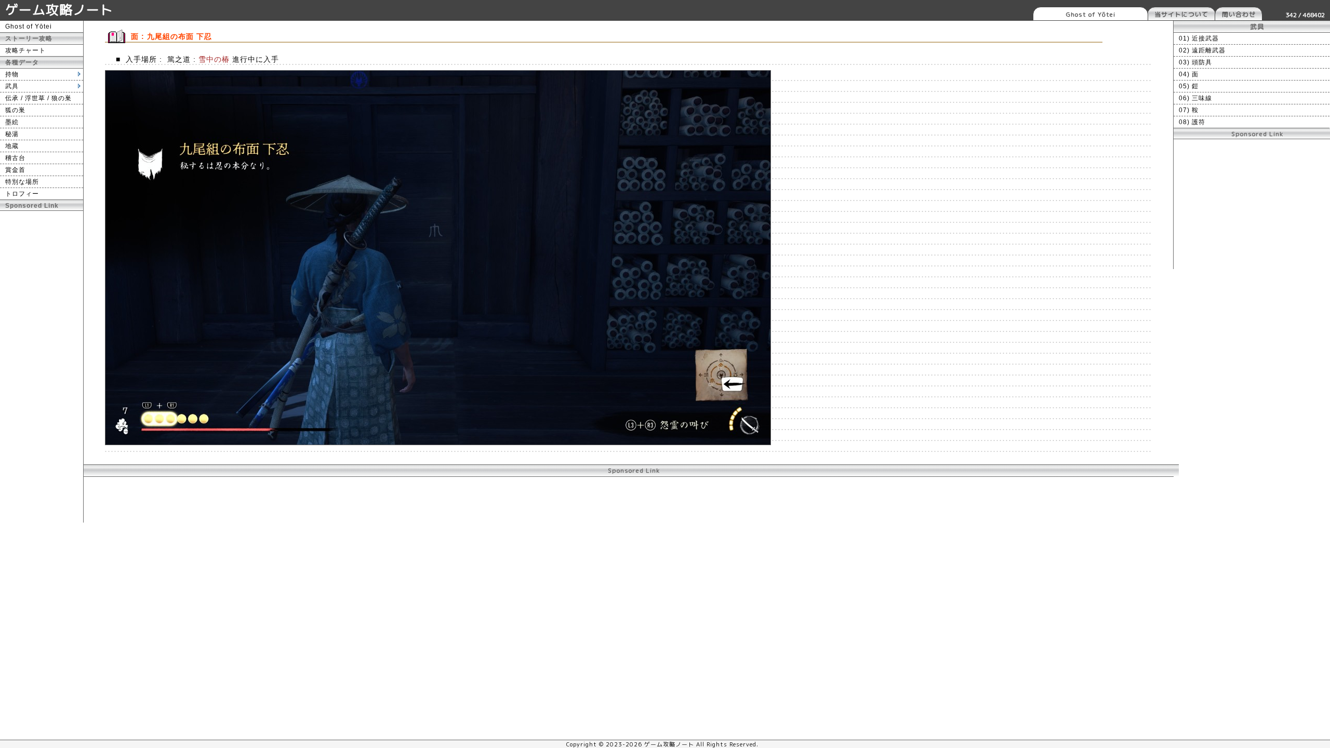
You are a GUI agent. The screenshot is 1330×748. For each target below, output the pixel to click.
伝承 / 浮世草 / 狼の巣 (38, 98)
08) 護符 (1192, 122)
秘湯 (12, 134)
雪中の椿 (214, 59)
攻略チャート (25, 50)
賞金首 (15, 169)
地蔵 (12, 146)
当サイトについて (1181, 14)
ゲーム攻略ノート (59, 10)
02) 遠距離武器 (1202, 50)
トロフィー (22, 193)
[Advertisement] (41, 367)
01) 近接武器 (1199, 38)
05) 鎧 (1189, 86)
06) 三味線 (1195, 98)
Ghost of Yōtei (1090, 14)
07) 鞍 (1189, 110)
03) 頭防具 (1195, 62)
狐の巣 (15, 110)
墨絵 (12, 122)
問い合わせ (1239, 14)
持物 (12, 74)
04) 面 (1189, 74)
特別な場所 (22, 181)
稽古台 (15, 158)
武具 (12, 86)
